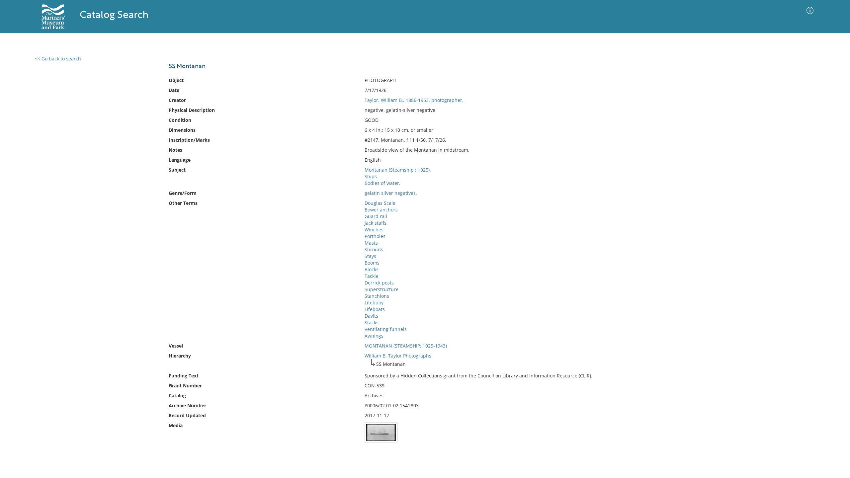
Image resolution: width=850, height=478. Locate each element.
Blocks (372, 269)
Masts (371, 243)
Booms (372, 263)
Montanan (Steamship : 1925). (398, 170)
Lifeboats (375, 309)
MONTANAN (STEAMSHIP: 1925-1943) (406, 346)
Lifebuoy (374, 302)
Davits (371, 316)
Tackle (372, 276)
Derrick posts (379, 282)
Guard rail (376, 216)
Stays (370, 256)
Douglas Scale (380, 203)
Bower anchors (381, 209)
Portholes (375, 236)
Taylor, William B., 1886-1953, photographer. (414, 100)
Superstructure (381, 289)
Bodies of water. (382, 183)
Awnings (374, 336)
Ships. (371, 176)
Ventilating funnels (386, 329)
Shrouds (374, 249)
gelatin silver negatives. (391, 193)
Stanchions (377, 296)
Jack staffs (375, 223)
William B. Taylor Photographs (398, 356)
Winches (374, 229)
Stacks (372, 322)
